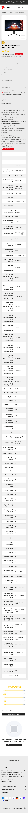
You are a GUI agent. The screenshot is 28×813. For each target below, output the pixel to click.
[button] (22, 7)
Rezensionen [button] (7, 711)
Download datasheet (8, 149)
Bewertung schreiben (14, 714)
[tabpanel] (14, 71)
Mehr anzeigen (5, 74)
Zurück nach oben (14, 760)
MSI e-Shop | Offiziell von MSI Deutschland (14, 808)
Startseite (3, 12)
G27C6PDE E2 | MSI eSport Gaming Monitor (16, 12)
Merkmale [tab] (4, 63)
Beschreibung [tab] (14, 63)
